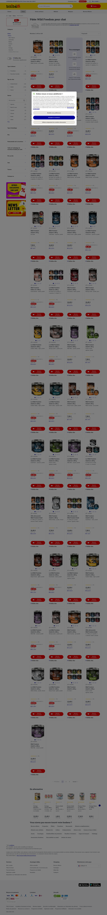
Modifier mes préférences (54, 113)
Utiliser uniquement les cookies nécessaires (54, 122)
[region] (54, 108)
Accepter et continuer (54, 117)
